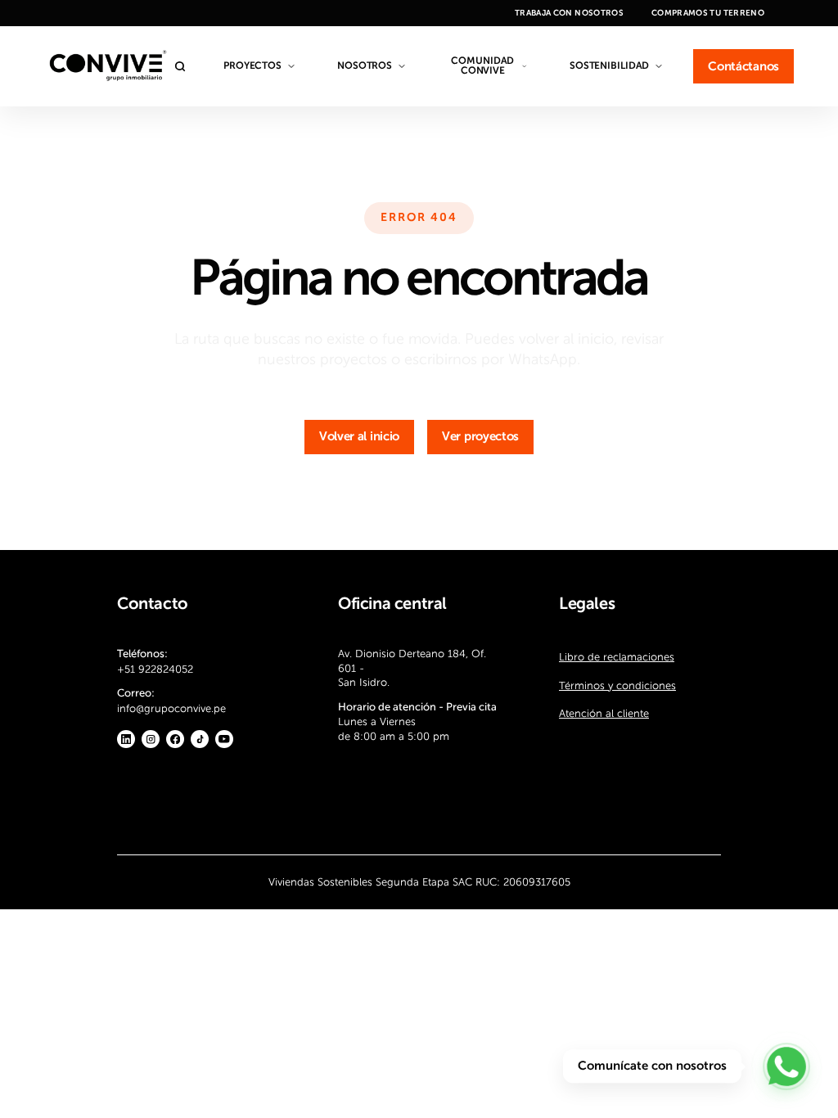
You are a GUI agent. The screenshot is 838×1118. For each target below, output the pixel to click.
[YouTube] (224, 740)
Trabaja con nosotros (569, 13)
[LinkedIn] (126, 740)
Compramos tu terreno (707, 13)
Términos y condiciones (617, 685)
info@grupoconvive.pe (171, 708)
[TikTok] (200, 740)
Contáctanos (743, 67)
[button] (359, 437)
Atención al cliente (604, 713)
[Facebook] (175, 740)
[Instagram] (151, 740)
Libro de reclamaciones (616, 657)
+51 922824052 (155, 669)
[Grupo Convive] (107, 66)
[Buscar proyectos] (184, 66)
